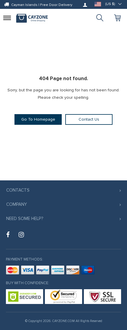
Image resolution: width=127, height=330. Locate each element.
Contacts (18, 190)
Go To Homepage (38, 119)
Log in (85, 5)
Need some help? (24, 218)
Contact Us (89, 119)
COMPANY (16, 204)
